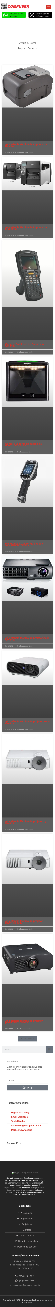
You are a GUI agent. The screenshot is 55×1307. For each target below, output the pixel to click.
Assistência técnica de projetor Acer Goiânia (27, 639)
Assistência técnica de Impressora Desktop (26, 145)
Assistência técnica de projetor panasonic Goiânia (24, 1021)
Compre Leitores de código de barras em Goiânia (23, 444)
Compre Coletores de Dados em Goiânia (24, 345)
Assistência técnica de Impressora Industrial (26, 228)
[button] (48, 7)
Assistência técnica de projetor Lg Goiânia (26, 822)
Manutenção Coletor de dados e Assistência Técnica (24, 544)
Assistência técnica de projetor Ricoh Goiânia (24, 922)
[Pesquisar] (49, 1049)
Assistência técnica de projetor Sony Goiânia (27, 722)
